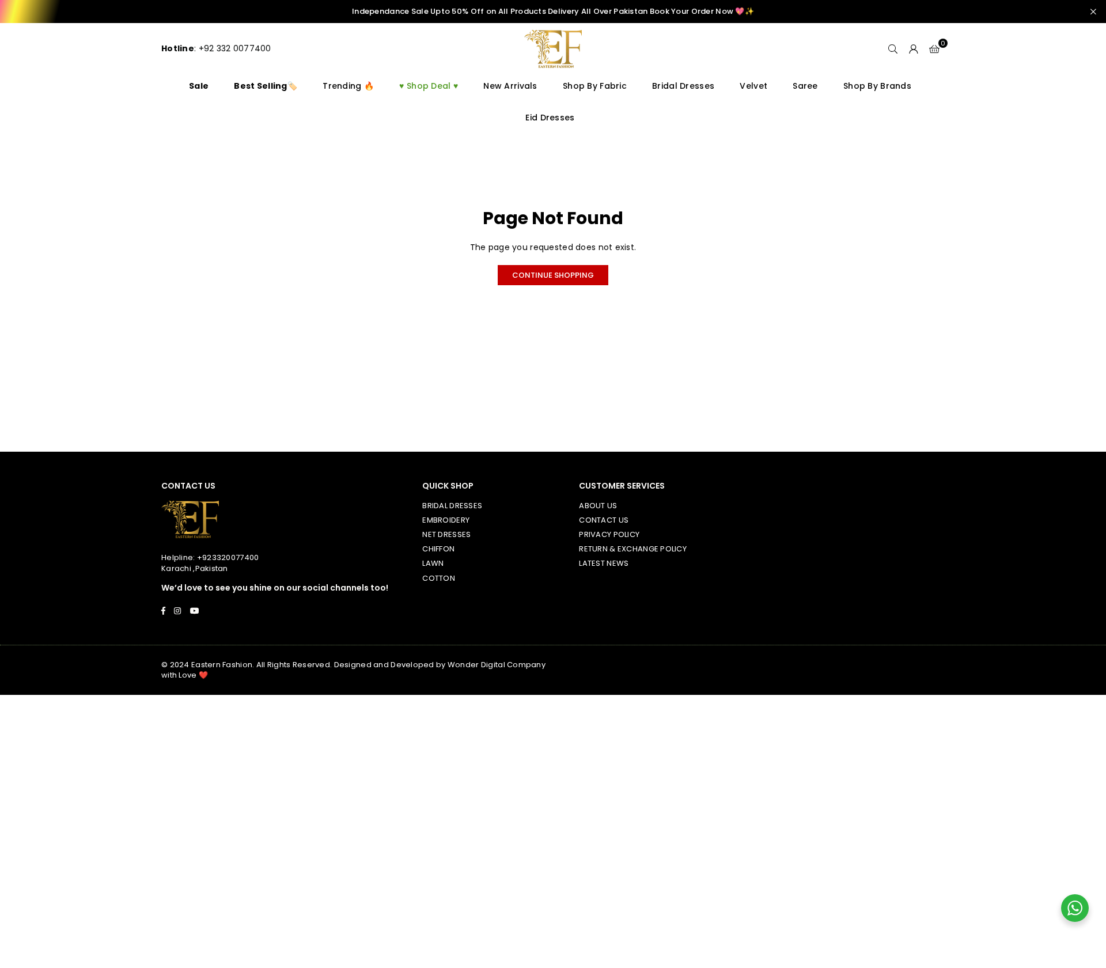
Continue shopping (553, 275)
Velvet (753, 86)
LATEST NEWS (603, 563)
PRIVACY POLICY (609, 534)
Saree (805, 86)
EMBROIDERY (445, 520)
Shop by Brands (877, 86)
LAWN (433, 563)
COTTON (438, 578)
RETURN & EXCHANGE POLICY (633, 548)
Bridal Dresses (683, 86)
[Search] (892, 49)
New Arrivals (510, 86)
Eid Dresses (549, 117)
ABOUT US (598, 505)
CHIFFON (438, 548)
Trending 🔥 (348, 86)
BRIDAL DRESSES (452, 505)
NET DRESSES (446, 534)
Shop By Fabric (595, 86)
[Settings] (913, 49)
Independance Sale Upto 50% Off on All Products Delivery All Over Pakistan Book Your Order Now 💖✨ (553, 11)
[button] (934, 49)
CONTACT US (603, 520)
